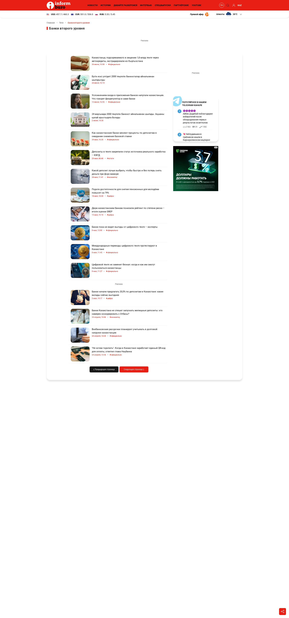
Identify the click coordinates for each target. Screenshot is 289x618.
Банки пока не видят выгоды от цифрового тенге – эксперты (125, 229)
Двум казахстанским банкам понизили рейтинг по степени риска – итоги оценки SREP (128, 211)
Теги (61, 23)
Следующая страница (133, 369)
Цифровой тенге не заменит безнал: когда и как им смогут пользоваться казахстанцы (123, 268)
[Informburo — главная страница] (59, 5)
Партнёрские (181, 5)
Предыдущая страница (104, 369)
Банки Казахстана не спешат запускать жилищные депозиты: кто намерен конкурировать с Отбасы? (127, 314)
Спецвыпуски (163, 5)
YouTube (196, 5)
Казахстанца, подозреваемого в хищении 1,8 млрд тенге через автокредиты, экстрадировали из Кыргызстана (125, 61)
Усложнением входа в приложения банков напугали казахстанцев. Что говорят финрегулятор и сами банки (128, 98)
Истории (106, 5)
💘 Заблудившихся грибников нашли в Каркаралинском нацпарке (196, 137)
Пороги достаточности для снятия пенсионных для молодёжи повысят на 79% (125, 192)
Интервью (146, 5)
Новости (92, 5)
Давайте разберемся (125, 5)
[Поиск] (227, 5)
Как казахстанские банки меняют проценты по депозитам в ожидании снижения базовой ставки (124, 136)
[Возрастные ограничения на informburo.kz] (221, 5)
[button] (229, 14)
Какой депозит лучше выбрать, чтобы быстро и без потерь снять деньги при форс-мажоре (127, 174)
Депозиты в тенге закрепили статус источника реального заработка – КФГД (128, 155)
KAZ (240, 5)
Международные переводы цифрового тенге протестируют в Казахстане (124, 249)
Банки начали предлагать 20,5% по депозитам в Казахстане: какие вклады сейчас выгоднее (127, 295)
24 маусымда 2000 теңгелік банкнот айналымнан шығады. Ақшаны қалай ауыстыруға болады (128, 117)
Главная (51, 23)
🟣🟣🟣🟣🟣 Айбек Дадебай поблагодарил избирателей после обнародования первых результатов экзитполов (198, 117)
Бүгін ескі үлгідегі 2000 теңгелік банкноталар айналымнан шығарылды (123, 79)
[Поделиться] (282, 611)
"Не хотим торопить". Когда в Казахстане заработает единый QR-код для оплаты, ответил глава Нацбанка (128, 351)
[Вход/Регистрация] (233, 5)
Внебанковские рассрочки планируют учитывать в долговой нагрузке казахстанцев (124, 332)
